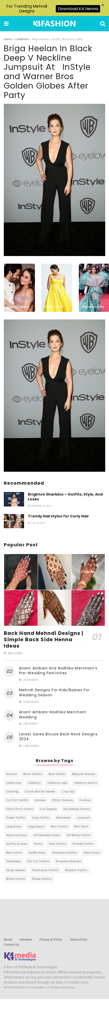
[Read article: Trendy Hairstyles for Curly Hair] (14, 521)
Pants (38, 843)
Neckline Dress (16, 835)
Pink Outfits (57, 843)
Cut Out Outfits (17, 800)
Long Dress (13, 826)
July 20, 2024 (37, 523)
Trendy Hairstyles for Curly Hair (58, 516)
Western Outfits (76, 870)
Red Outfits (14, 852)
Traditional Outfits (45, 870)
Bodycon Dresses (83, 774)
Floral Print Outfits (19, 809)
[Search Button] (102, 23)
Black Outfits (32, 774)
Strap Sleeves (16, 870)
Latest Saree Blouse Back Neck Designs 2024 (58, 737)
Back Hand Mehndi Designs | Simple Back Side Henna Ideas (44, 639)
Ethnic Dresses (62, 800)
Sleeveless (13, 861)
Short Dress (92, 852)
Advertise (26, 939)
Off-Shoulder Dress (47, 835)
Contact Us (11, 944)
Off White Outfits (79, 835)
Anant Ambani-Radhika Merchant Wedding (52, 714)
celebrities (13, 783)
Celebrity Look (57, 783)
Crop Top (68, 791)
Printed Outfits (83, 843)
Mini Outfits (59, 826)
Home (8, 39)
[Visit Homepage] (54, 24)
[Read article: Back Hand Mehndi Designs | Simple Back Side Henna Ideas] (54, 590)
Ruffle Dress (37, 852)
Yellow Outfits (42, 879)
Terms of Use (78, 939)
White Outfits (15, 879)
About (8, 939)
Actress (11, 774)
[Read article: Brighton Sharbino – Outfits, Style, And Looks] (14, 499)
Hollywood (63, 817)
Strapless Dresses (68, 861)
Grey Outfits (41, 817)
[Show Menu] (6, 23)
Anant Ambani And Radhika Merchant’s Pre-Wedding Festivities (58, 671)
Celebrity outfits (85, 783)
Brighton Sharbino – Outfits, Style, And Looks (65, 497)
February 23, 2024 (40, 505)
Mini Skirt (81, 826)
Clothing (12, 791)
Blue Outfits (57, 774)
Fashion (85, 800)
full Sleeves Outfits (76, 809)
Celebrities (22, 39)
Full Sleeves (48, 809)
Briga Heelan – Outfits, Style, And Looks (57, 39)
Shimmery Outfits (64, 852)
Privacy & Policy (51, 939)
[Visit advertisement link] (54, 395)
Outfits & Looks (17, 843)
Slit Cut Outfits (38, 861)
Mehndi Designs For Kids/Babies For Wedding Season (54, 692)
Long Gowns (36, 826)
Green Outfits (16, 817)
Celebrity (34, 783)
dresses (40, 800)
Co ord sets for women (40, 791)
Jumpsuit (83, 817)
